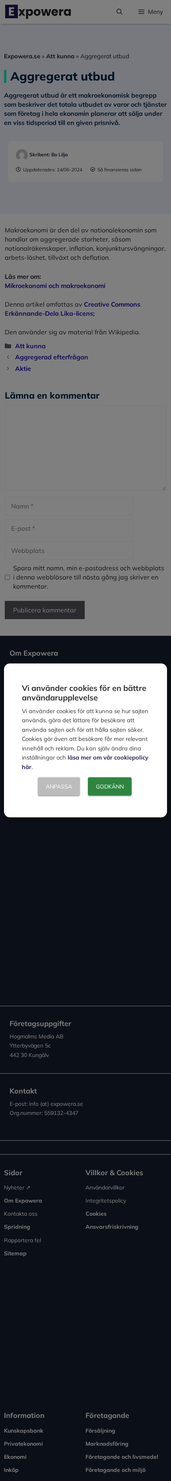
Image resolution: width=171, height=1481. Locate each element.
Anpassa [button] (59, 786)
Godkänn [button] (110, 786)
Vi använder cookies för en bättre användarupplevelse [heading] (84, 692)
